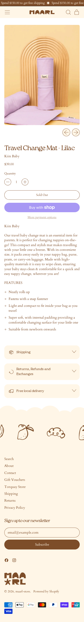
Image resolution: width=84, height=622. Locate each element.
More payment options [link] (42, 217)
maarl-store (23, 591)
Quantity (10, 173)
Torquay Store (15, 486)
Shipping (11, 493)
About (9, 465)
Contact (10, 473)
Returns (10, 500)
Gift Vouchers (14, 479)
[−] (7, 182)
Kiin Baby (11, 156)
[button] (68, 12)
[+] (25, 182)
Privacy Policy (14, 507)
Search (9, 459)
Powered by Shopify (46, 591)
